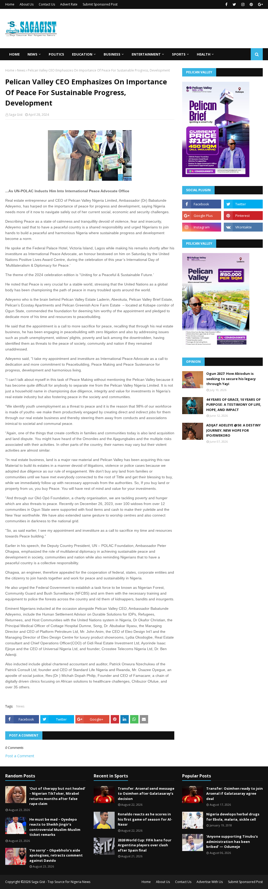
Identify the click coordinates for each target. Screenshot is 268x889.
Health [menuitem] (203, 54)
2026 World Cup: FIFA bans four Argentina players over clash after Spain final (144, 845)
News (21, 70)
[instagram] (243, 4)
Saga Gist (16, 114)
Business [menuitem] (112, 54)
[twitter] (234, 4)
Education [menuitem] (82, 54)
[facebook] (226, 4)
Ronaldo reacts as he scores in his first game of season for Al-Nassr (145, 819)
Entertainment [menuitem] (146, 54)
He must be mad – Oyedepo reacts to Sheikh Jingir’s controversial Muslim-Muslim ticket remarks (54, 827)
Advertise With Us (210, 882)
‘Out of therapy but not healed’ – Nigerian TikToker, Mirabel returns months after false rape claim (57, 796)
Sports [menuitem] (179, 54)
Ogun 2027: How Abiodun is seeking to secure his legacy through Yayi (231, 378)
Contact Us (47, 4)
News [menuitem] (32, 54)
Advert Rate (68, 4)
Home (9, 4)
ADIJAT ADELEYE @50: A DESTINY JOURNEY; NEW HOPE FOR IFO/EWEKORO (233, 430)
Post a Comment (19, 755)
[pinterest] (251, 4)
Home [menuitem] (14, 54)
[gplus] (260, 4)
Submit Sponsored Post (100, 4)
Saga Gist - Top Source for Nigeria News (60, 882)
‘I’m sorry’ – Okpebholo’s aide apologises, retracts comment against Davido (56, 855)
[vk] (243, 227)
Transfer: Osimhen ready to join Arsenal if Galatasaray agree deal (234, 793)
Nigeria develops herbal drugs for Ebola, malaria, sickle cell (232, 817)
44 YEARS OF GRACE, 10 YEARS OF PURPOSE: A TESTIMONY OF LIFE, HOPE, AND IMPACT (233, 404)
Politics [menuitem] (56, 54)
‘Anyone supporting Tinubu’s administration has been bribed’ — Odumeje (232, 841)
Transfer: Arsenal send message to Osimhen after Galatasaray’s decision (146, 793)
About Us (27, 4)
